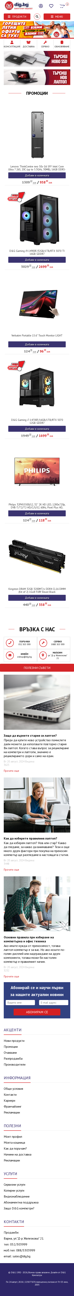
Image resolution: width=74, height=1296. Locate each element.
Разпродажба (13, 1058)
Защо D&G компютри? (19, 1208)
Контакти (10, 1094)
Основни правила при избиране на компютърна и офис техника (29, 939)
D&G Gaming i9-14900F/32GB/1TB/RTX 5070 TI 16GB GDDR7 (37, 252)
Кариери (9, 1100)
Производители (14, 1064)
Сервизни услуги (14, 1184)
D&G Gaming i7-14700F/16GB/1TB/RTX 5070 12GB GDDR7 (37, 421)
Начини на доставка (17, 1154)
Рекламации (12, 1112)
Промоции (37, 93)
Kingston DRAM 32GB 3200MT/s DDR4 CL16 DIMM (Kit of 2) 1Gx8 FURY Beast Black (37, 590)
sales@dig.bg (21, 1256)
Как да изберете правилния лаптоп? (30, 838)
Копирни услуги (14, 1190)
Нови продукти (14, 1041)
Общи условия (13, 1089)
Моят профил (13, 1136)
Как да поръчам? (15, 1148)
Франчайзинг (12, 1106)
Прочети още (11, 771)
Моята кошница (14, 1142)
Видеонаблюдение (17, 1196)
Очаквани (10, 1052)
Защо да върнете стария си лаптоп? (30, 735)
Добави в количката (37, 175)
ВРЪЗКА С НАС (37, 629)
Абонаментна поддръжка (21, 1202)
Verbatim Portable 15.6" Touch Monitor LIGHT (37, 335)
